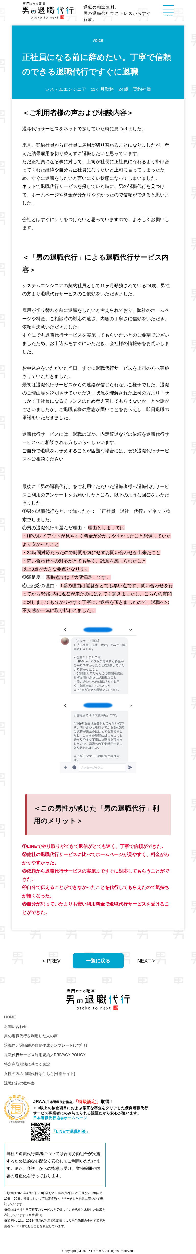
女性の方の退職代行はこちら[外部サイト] (39, 1073)
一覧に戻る (98, 960)
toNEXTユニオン (93, 1250)
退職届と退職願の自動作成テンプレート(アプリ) (45, 1045)
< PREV (51, 961)
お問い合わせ (15, 1026)
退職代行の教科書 (19, 1083)
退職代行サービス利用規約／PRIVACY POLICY (44, 1055)
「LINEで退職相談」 (71, 1131)
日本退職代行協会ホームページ (60, 1118)
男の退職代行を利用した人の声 (31, 1036)
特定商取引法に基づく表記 (27, 1064)
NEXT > (146, 961)
